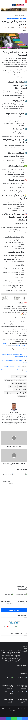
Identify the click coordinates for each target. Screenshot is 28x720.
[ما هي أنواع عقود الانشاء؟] (7, 596)
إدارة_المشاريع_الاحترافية (18, 383)
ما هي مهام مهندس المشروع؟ (22, 602)
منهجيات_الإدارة (9, 393)
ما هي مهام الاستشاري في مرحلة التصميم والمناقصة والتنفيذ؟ (21, 588)
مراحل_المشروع (21, 393)
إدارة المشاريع (18, 15)
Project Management (19, 377)
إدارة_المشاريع (8, 380)
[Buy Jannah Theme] (14, 9)
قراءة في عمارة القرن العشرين (22, 700)
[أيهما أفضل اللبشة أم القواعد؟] (7, 694)
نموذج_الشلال (21, 396)
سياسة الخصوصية (16, 710)
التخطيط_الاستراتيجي (19, 389)
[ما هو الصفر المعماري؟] (7, 476)
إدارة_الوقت (12, 386)
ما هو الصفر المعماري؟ (8, 482)
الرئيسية (24, 15)
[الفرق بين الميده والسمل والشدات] (7, 680)
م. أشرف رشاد (21, 27)
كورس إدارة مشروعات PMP (13, 18)
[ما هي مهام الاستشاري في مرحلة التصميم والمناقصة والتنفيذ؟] (21, 529)
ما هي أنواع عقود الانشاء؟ (7, 602)
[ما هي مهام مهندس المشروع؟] (21, 596)
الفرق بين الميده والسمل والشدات (7, 686)
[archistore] (18, 5)
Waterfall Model (20, 380)
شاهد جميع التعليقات (14, 610)
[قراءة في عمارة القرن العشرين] (21, 694)
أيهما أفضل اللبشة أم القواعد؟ (8, 700)
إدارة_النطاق (22, 386)
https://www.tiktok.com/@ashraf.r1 (13, 366)
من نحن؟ (10, 710)
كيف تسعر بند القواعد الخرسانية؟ (22, 686)
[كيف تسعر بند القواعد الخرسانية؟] (21, 680)
